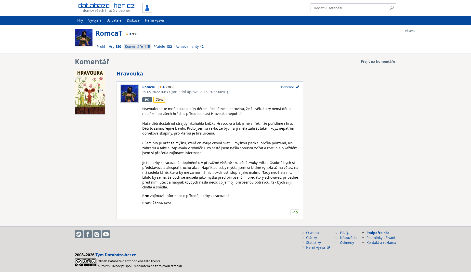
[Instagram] (97, 234)
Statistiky (313, 242)
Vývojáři (94, 20)
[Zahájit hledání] (392, 8)
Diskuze (133, 20)
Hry (80, 20)
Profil (101, 46)
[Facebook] (88, 234)
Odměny (347, 242)
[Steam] (79, 234)
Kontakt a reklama (381, 242)
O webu (312, 232)
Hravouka (130, 73)
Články (311, 237)
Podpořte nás (377, 232)
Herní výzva (154, 20)
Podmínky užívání (380, 237)
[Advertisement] (423, 106)
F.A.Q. (344, 232)
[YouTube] (106, 234)
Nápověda (348, 237)
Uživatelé (113, 20)
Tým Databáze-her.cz (115, 255)
